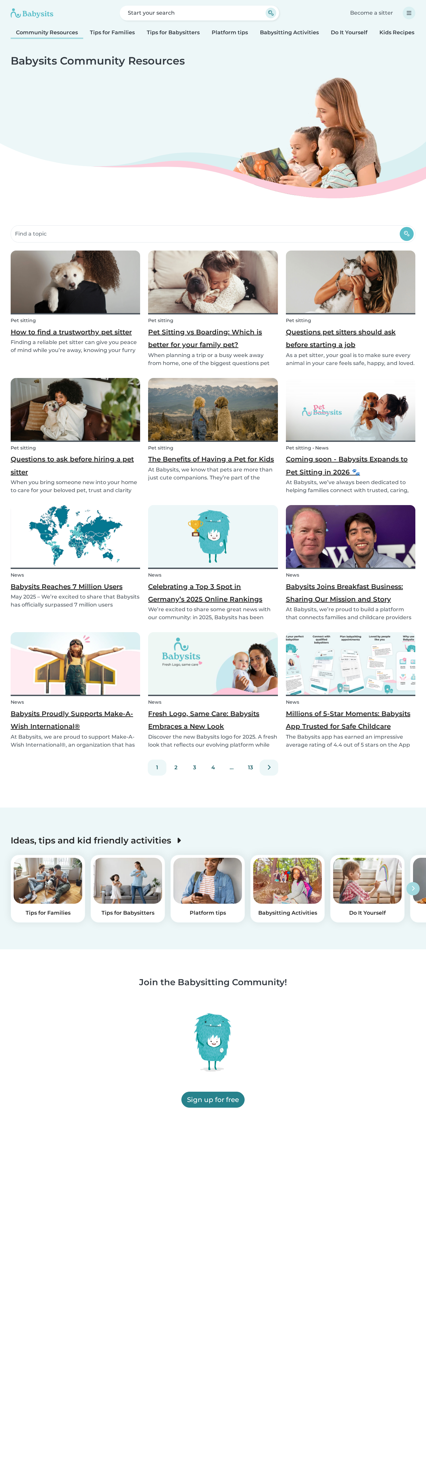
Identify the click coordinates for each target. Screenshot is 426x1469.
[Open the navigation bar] (409, 13)
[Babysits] (32, 13)
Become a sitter (371, 13)
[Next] (269, 768)
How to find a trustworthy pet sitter (71, 332)
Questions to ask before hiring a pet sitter (72, 465)
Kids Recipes (396, 32)
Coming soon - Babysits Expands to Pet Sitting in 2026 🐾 (347, 465)
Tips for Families (112, 32)
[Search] (407, 234)
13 (250, 767)
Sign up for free (213, 1100)
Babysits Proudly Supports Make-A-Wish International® (72, 720)
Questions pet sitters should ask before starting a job (341, 338)
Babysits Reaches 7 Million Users (66, 587)
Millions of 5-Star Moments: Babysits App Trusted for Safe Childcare (348, 720)
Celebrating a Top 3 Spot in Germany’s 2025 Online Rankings (205, 593)
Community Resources (47, 32)
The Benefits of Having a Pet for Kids (211, 459)
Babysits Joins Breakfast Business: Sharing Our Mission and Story (344, 593)
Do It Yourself (349, 32)
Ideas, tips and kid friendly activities (92, 840)
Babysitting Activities (289, 32)
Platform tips (230, 32)
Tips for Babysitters (173, 32)
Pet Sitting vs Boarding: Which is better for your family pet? (205, 338)
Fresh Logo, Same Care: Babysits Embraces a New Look (203, 720)
